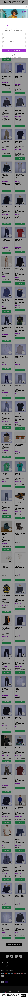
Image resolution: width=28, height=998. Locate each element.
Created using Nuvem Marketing (14, 57)
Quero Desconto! (14, 50)
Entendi (23, 995)
